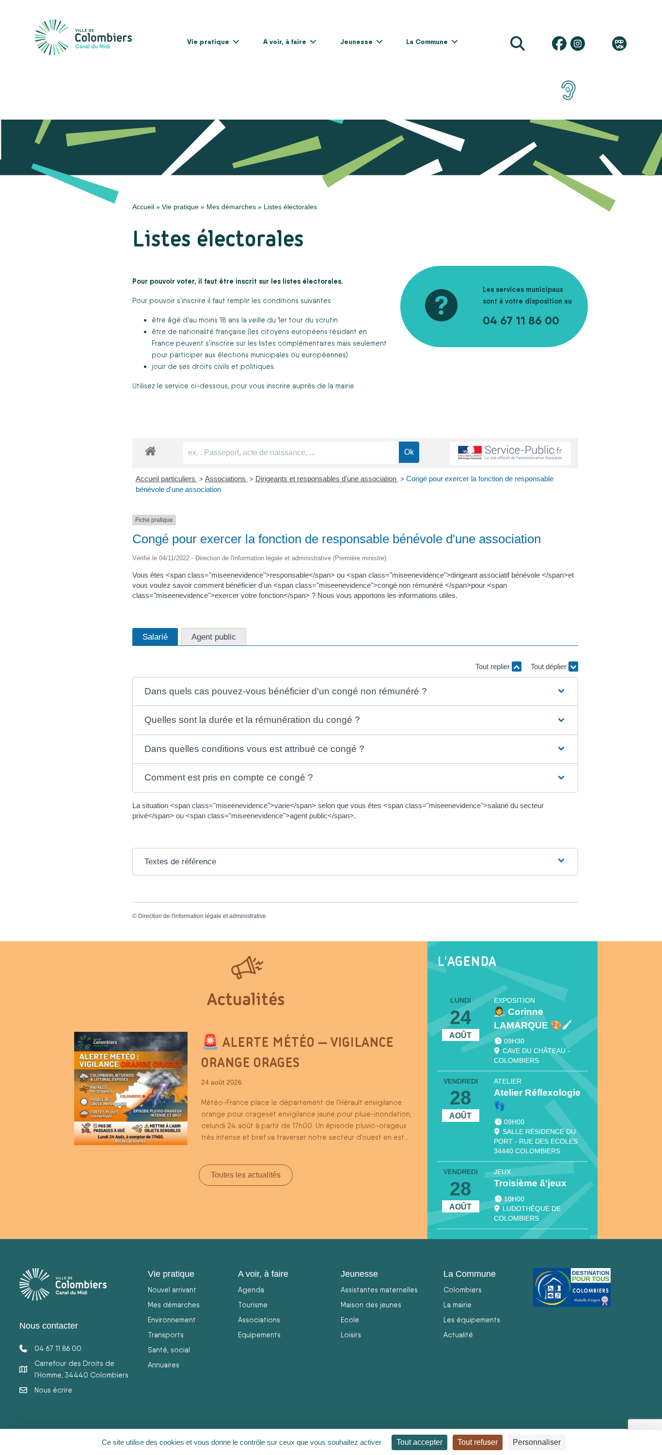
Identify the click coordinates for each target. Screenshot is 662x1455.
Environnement (172, 1320)
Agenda (251, 1290)
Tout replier (493, 666)
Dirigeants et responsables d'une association (326, 479)
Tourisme (253, 1305)
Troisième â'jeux (530, 1183)
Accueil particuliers (166, 479)
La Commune (427, 41)
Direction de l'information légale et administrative (202, 916)
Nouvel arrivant (172, 1290)
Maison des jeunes (371, 1305)
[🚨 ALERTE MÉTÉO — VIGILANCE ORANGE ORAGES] (131, 1087)
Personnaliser (537, 1442)
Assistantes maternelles (379, 1290)
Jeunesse (356, 41)
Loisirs (351, 1335)
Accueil (143, 207)
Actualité (458, 1335)
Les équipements (471, 1320)
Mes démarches (231, 207)
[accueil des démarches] (150, 449)
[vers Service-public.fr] (510, 453)
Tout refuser (477, 1442)
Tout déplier (549, 666)
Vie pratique (208, 41)
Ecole (350, 1320)
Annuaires (163, 1365)
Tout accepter (419, 1442)
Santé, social (169, 1350)
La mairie (457, 1305)
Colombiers (462, 1290)
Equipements (259, 1335)
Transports (166, 1335)
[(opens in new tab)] (568, 89)
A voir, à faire (284, 41)
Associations (226, 479)
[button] (236, 41)
